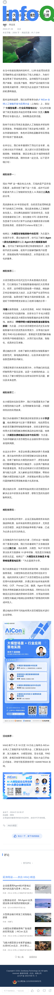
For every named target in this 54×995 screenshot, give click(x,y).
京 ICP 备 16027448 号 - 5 (27, 976)
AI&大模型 (12, 825)
